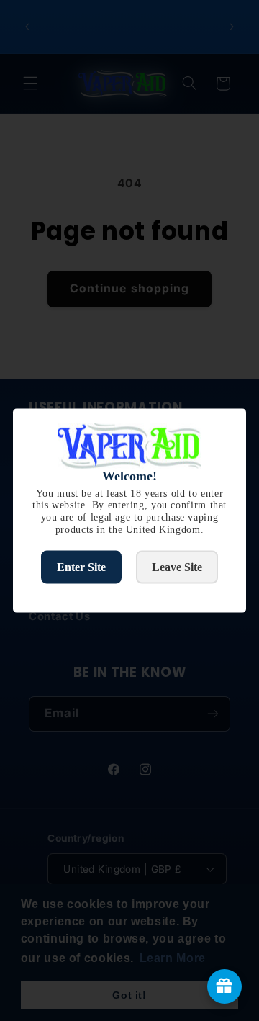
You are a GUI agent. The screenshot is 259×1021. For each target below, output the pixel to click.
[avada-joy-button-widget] (224, 986)
